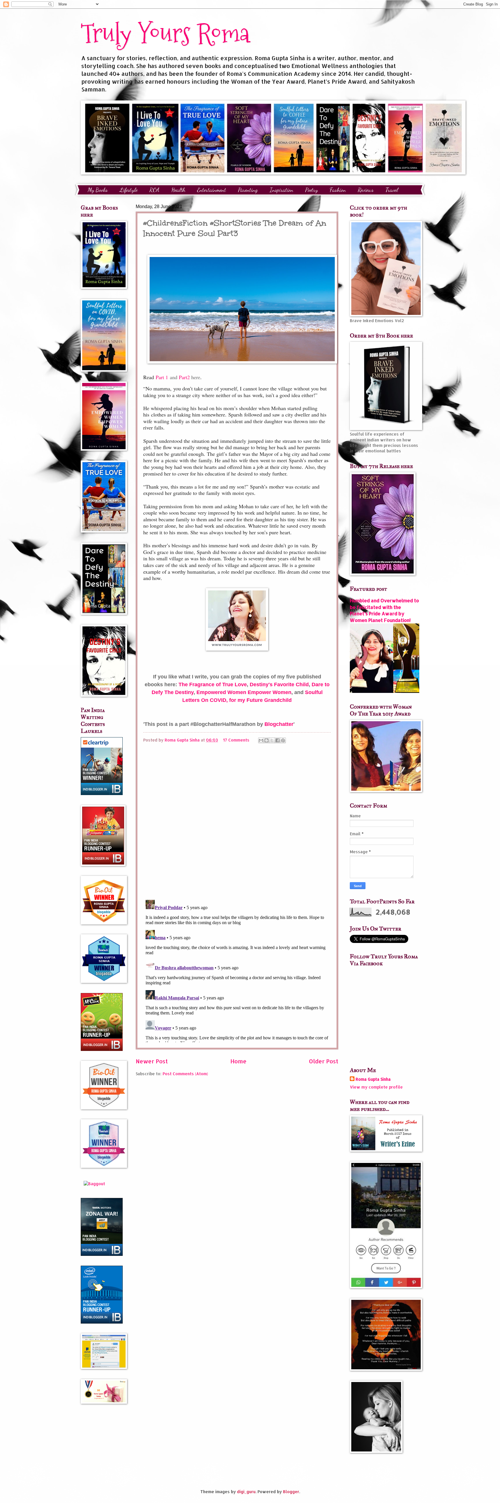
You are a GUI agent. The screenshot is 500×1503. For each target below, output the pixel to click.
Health (178, 189)
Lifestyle (128, 189)
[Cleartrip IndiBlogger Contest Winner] (102, 793)
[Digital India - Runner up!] (102, 1322)
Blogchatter (278, 724)
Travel (391, 189)
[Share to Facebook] (277, 740)
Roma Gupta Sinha (373, 1079)
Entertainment (211, 189)
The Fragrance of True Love (213, 684)
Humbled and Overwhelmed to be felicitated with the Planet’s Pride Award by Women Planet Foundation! (384, 610)
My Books (98, 189)
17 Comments (236, 739)
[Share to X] (272, 740)
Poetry (311, 189)
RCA (154, 189)
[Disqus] (237, 820)
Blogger (291, 1491)
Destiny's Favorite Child (279, 684)
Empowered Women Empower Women (243, 692)
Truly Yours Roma (165, 33)
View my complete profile (376, 1086)
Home (238, 1061)
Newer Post (152, 1061)
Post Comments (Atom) (185, 1073)
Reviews (366, 189)
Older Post (323, 1061)
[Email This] (261, 740)
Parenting (248, 189)
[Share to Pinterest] (283, 740)
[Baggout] (94, 1183)
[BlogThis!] (266, 740)
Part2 (184, 377)
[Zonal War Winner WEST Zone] (102, 1254)
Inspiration (281, 189)
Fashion (338, 189)
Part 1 (162, 377)
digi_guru (246, 1491)
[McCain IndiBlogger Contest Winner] (102, 1049)
